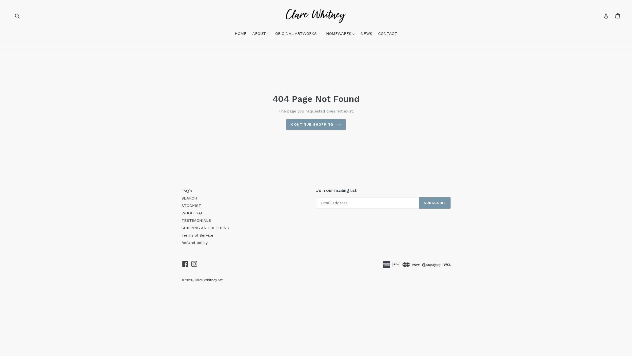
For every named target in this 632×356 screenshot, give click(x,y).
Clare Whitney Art (209, 280)
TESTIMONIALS (196, 220)
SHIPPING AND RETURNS (205, 227)
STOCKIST (191, 205)
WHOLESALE (193, 213)
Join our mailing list (336, 190)
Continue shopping (312, 124)
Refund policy (194, 242)
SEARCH (189, 198)
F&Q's (186, 190)
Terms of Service (197, 235)
